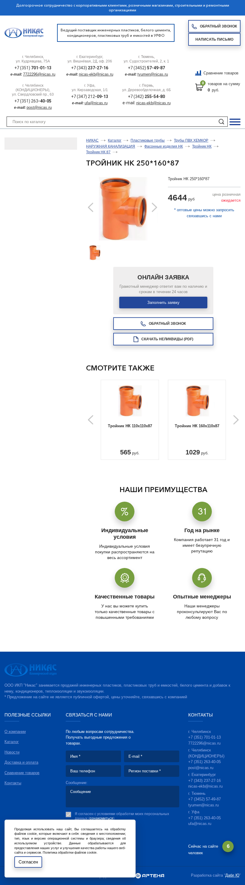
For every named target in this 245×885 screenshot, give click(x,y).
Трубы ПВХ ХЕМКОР (191, 140)
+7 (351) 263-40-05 (204, 762)
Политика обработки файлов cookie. (70, 852)
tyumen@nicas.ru (152, 74)
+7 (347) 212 (89, 96)
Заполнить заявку (163, 302)
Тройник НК (202, 146)
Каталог (114, 140)
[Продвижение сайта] (149, 876)
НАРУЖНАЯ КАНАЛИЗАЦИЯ (110, 146)
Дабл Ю (232, 875)
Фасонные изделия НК (163, 146)
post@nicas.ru (39, 107)
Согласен (28, 861)
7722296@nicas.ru (39, 74)
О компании (15, 731)
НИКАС (92, 140)
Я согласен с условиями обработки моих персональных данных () (122, 816)
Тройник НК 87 (98, 152)
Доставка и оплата (21, 762)
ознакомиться (101, 818)
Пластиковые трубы (148, 140)
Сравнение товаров (220, 73)
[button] (154, 207)
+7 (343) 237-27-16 (204, 780)
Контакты (12, 783)
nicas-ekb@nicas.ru (96, 74)
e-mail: (129, 102)
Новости (11, 752)
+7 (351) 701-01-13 (204, 737)
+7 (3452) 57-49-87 (204, 799)
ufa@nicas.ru (96, 103)
